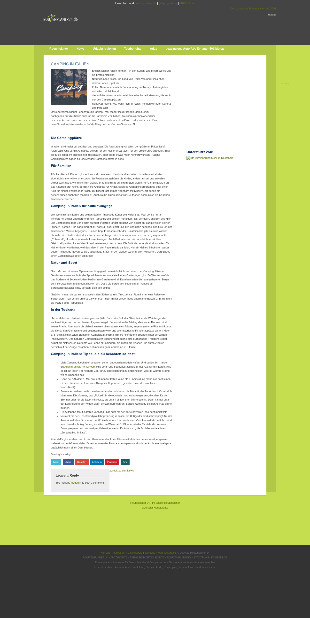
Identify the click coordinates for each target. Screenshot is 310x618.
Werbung (150, 552)
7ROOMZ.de (187, 3)
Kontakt (105, 552)
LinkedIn (97, 462)
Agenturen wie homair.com (79, 366)
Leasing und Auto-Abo (195, 48)
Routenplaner (58, 48)
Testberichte (132, 48)
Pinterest (112, 462)
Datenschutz (134, 552)
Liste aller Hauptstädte (155, 507)
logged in (76, 482)
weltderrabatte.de (146, 3)
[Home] (62, 22)
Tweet (56, 462)
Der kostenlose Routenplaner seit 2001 (253, 8)
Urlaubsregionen (104, 48)
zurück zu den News (121, 470)
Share (68, 462)
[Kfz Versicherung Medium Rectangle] (209, 157)
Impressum (118, 552)
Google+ (82, 462)
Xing (125, 462)
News (80, 48)
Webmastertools (167, 552)
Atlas (153, 48)
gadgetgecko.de (168, 3)
